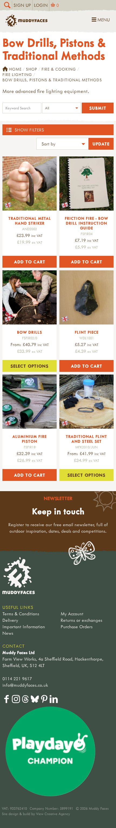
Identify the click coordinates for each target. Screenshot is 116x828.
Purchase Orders (77, 626)
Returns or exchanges (81, 620)
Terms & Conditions (20, 613)
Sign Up (22, 5)
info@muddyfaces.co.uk (25, 685)
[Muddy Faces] (26, 25)
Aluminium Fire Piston (29, 439)
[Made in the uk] (29, 183)
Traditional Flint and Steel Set (86, 439)
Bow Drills (29, 332)
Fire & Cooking (59, 69)
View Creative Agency (53, 814)
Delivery (10, 620)
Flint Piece (86, 332)
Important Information (23, 626)
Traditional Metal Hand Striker (29, 221)
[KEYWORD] (21, 109)
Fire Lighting (17, 74)
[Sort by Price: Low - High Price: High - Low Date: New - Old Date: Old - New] (62, 144)
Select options (30, 366)
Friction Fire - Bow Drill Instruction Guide (86, 223)
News (7, 633)
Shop (31, 69)
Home (15, 69)
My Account (72, 613)
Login (41, 5)
